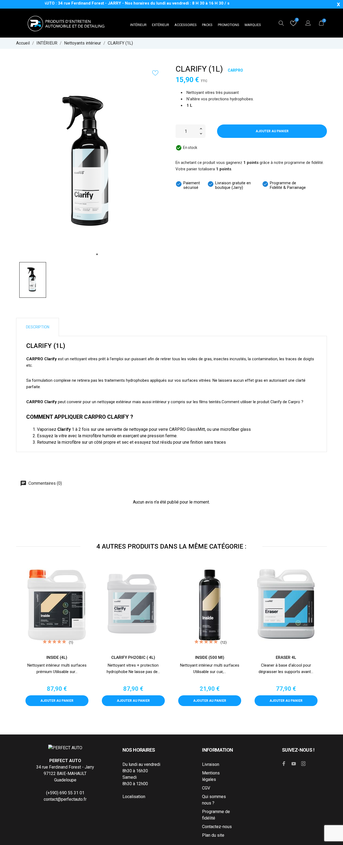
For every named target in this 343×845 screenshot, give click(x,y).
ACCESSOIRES (185, 25)
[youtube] (294, 763)
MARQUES (253, 25)
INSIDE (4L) (56, 657)
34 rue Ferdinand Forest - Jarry (65, 767)
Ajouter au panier (272, 131)
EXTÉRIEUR (160, 25)
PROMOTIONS (228, 25)
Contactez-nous (217, 826)
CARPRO (235, 70)
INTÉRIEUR (138, 25)
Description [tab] (37, 327)
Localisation (133, 796)
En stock (190, 147)
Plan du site (213, 835)
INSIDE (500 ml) (209, 657)
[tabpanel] (91, 162)
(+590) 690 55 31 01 (65, 792)
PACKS (207, 25)
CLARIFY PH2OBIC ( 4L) (133, 657)
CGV (206, 788)
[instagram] (303, 763)
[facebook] (284, 763)
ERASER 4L (286, 657)
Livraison (210, 764)
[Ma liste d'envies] (293, 24)
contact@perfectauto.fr (65, 799)
